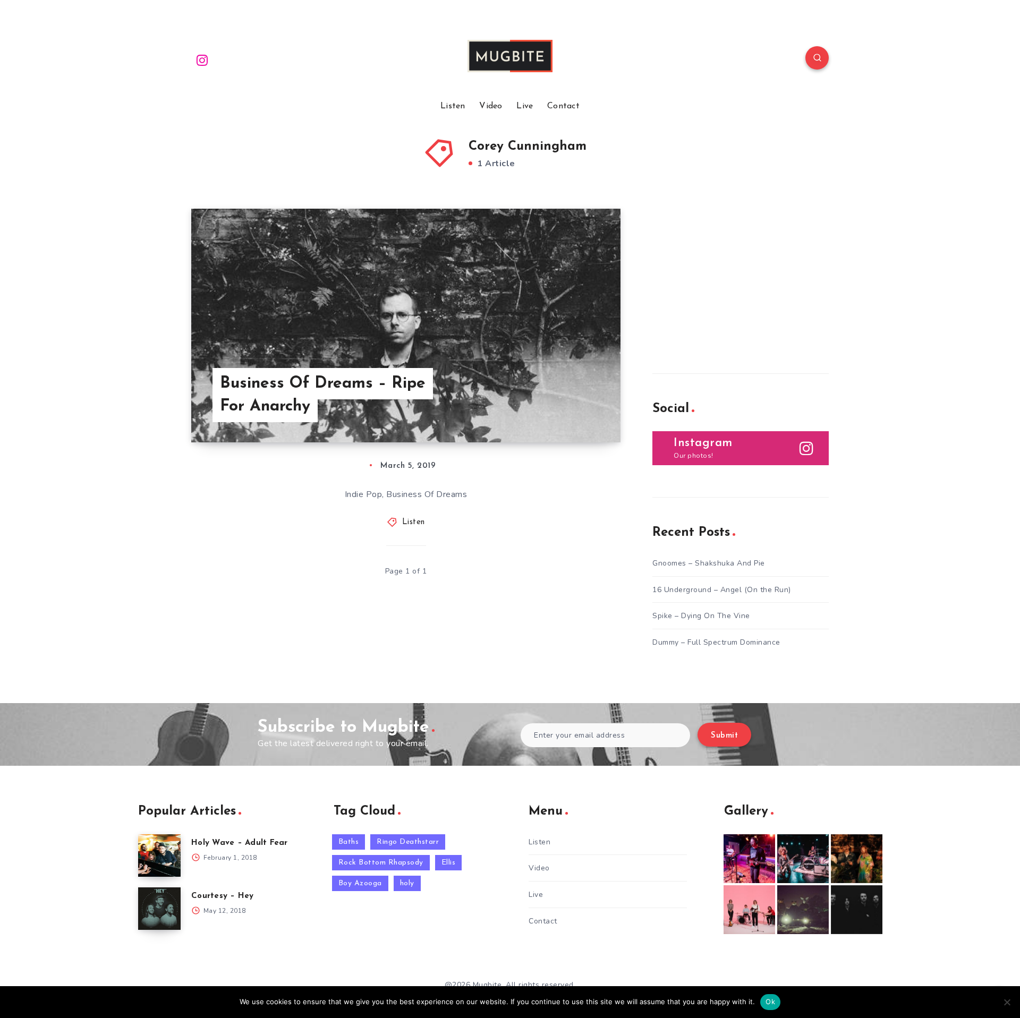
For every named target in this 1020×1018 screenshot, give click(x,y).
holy (407, 883)
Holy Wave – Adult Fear (239, 843)
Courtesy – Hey (222, 896)
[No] (1006, 1002)
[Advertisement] (732, 275)
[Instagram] (202, 59)
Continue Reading (570, 410)
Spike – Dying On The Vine (701, 616)
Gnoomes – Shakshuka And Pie (708, 563)
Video (491, 106)
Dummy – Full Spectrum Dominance (716, 642)
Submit (724, 736)
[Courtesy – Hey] (159, 908)
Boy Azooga (360, 883)
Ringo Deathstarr (408, 842)
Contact (563, 106)
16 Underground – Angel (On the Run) (721, 590)
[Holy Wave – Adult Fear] (159, 855)
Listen (452, 106)
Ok (770, 1001)
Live (524, 106)
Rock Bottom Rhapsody (380, 863)
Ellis (448, 863)
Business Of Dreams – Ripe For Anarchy (323, 395)
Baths (348, 842)
